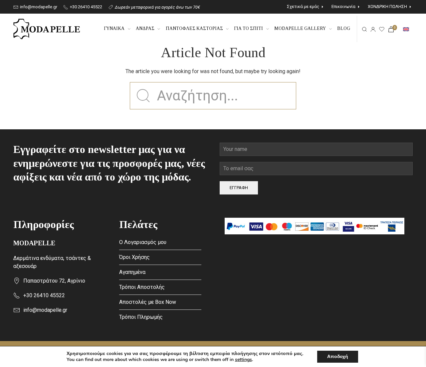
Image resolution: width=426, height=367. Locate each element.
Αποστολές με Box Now (147, 302)
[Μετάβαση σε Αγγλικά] (406, 29)
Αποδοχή (337, 356)
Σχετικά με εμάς (303, 6)
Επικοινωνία (343, 6)
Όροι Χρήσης (134, 257)
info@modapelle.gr (38, 6)
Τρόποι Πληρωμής (141, 317)
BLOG (343, 28)
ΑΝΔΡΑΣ (145, 28)
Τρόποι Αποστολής (142, 287)
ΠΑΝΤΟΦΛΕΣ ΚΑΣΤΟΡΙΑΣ (194, 28)
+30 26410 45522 (85, 6)
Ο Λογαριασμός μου (142, 242)
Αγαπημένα (132, 272)
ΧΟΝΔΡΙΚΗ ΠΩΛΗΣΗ (387, 6)
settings (243, 360)
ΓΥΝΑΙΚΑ (114, 28)
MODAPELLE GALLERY (300, 28)
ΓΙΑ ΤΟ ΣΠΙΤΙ (248, 28)
